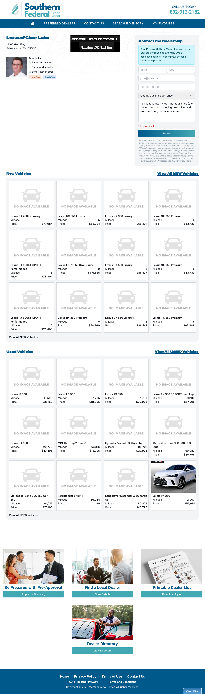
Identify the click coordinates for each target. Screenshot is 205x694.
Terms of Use (112, 676)
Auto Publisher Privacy (83, 681)
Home (64, 676)
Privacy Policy (85, 676)
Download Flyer (171, 594)
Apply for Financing (33, 594)
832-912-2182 (185, 11)
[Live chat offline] (192, 691)
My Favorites (163, 23)
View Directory (102, 650)
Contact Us (94, 23)
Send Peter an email (42, 71)
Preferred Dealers (59, 23)
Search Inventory (128, 23)
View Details (102, 594)
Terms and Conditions (122, 681)
